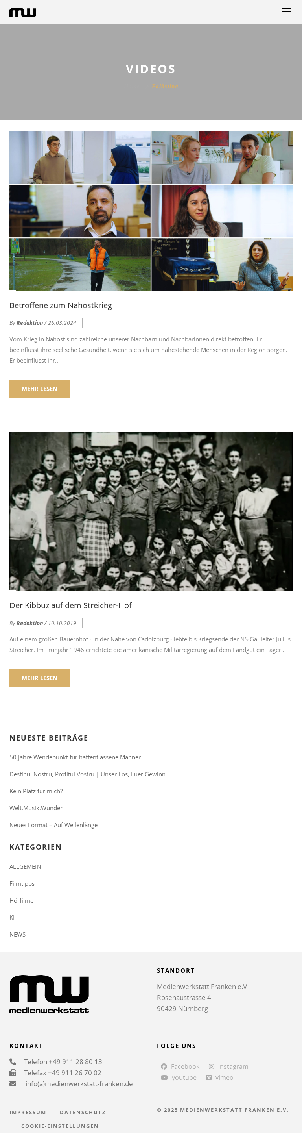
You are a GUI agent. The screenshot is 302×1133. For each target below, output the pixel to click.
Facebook (185, 1066)
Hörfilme (21, 900)
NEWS (17, 934)
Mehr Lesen (39, 388)
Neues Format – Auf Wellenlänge (53, 825)
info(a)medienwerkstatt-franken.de (78, 1083)
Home (132, 86)
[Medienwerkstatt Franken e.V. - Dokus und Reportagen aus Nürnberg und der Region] (22, 12)
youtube (184, 1077)
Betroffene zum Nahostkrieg (60, 305)
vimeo (224, 1077)
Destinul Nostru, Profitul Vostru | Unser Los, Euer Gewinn (87, 774)
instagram (233, 1066)
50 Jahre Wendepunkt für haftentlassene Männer (75, 757)
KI (12, 917)
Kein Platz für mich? (36, 791)
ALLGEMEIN (25, 866)
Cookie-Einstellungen (60, 1125)
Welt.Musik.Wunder (36, 808)
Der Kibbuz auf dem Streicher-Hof (70, 605)
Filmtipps (22, 883)
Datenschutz (83, 1112)
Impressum (27, 1112)
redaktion (30, 322)
